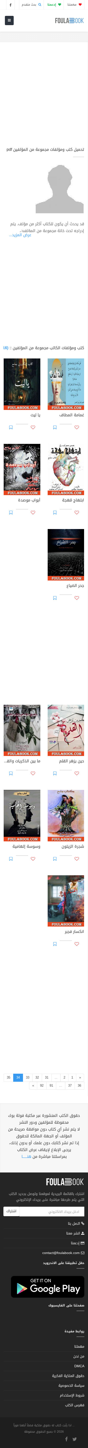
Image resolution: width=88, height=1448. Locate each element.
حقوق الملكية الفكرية (68, 1376)
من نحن (78, 1356)
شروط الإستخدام (72, 1395)
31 (46, 1077)
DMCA (79, 1366)
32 (37, 1077)
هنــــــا (26, 1156)
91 (51, 1085)
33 (27, 1077)
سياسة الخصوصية (71, 1385)
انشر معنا (73, 1233)
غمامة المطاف (71, 415)
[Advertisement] (44, 97)
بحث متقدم (29, 4)
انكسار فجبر (74, 932)
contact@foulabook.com (61, 1253)
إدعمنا (76, 1243)
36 (79, 1085)
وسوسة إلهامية (26, 847)
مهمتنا (72, 4)
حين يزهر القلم (71, 761)
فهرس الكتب (74, 1405)
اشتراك (11, 1211)
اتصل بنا (74, 1224)
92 (42, 1085)
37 (70, 1085)
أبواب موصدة (29, 501)
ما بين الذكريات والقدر (22, 761)
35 (8, 1077)
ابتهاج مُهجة (73, 501)
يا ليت (35, 415)
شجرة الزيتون (73, 847)
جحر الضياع (75, 586)
